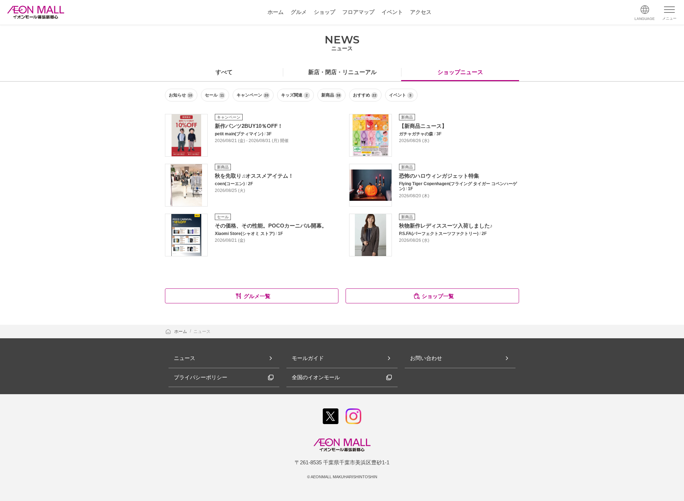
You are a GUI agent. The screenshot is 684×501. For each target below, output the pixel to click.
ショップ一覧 (438, 296)
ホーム (181, 331)
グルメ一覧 (257, 296)
